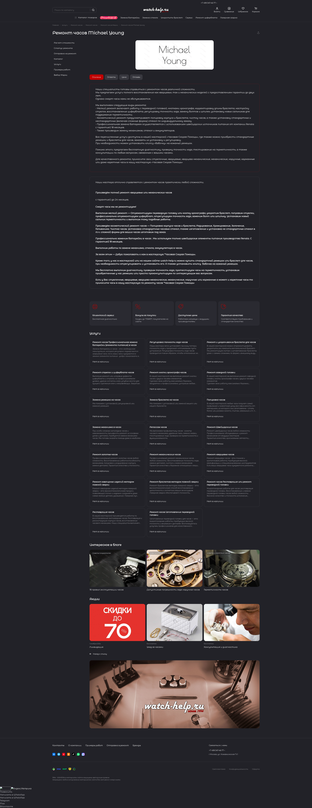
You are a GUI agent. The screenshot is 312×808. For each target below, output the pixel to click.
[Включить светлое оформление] (259, 3)
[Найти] (93, 10)
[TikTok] (73, 754)
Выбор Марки (60, 75)
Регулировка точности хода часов (169, 342)
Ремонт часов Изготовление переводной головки (172, 513)
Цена (124, 77)
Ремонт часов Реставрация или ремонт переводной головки (229, 483)
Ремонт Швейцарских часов (222, 427)
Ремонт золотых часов (105, 454)
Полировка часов (216, 400)
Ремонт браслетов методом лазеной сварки (174, 482)
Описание (96, 77)
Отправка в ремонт (118, 745)
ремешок (219, 260)
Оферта (256, 769)
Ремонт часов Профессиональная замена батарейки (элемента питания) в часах (114, 343)
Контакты (58, 745)
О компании (74, 745)
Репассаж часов (158, 427)
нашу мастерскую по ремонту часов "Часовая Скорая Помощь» (156, 283)
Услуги (57, 64)
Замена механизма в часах (106, 427)
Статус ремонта (63, 48)
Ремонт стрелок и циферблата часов (113, 372)
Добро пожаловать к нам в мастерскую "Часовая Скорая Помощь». (155, 254)
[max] (83, 754)
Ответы (111, 77)
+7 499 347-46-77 (208, 3)
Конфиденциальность (238, 769)
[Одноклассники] (68, 754)
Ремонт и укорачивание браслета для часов (231, 342)
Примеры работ (62, 69)
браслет (235, 260)
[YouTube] (63, 754)
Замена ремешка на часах (106, 400)
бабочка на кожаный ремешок (220, 264)
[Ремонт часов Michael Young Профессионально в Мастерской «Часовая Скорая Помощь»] (175, 55)
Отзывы (136, 77)
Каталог (58, 59)
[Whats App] (78, 754)
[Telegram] (58, 754)
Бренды (137, 745)
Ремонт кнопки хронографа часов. (168, 372)
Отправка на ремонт (65, 53)
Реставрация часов (103, 512)
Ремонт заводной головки (221, 372)
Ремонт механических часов (165, 454)
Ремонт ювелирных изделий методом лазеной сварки (113, 483)
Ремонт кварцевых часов (220, 454)
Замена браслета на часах (164, 400)
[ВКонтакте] (53, 754)
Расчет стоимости (64, 43)
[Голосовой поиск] (87, 10)
